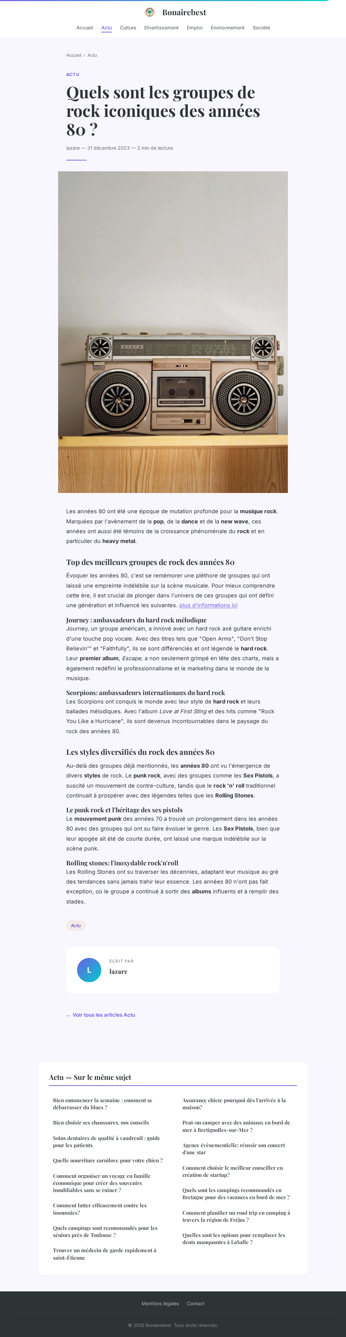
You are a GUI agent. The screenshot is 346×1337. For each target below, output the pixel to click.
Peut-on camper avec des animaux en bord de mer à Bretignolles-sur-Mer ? (236, 1126)
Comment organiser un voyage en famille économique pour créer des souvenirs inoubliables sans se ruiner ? (102, 1183)
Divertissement (161, 27)
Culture (128, 27)
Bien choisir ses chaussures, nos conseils (101, 1122)
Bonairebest (184, 12)
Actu (106, 27)
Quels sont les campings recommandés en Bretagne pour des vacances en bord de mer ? (236, 1193)
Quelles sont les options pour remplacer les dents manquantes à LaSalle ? (233, 1238)
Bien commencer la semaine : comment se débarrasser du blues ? (102, 1104)
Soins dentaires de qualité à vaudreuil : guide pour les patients (106, 1141)
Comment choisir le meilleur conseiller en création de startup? (232, 1171)
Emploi (195, 27)
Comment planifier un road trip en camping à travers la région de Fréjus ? (236, 1216)
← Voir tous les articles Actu (100, 1015)
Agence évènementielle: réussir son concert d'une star (233, 1149)
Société (261, 27)
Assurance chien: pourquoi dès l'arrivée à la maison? (234, 1104)
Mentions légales (160, 1303)
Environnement (228, 27)
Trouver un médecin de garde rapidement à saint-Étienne (104, 1254)
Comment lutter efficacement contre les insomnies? (100, 1209)
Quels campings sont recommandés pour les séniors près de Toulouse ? (105, 1231)
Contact (195, 1303)
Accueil (84, 27)
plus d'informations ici (208, 605)
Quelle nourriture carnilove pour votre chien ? (108, 1160)
